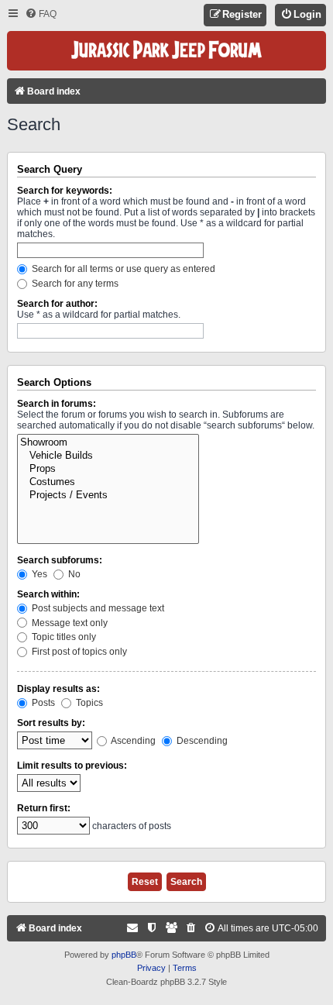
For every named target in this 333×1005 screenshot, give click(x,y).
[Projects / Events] (108, 495)
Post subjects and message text (96, 608)
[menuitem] (41, 14)
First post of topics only (78, 651)
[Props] (108, 469)
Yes (38, 574)
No (73, 574)
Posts (42, 702)
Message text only (68, 623)
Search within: (48, 594)
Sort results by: (51, 723)
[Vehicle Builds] (108, 456)
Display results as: (58, 688)
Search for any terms (73, 283)
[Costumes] (108, 482)
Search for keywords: (64, 190)
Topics (88, 702)
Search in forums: (56, 403)
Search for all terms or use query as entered (122, 268)
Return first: (43, 808)
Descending (201, 740)
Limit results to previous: (72, 765)
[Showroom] (108, 442)
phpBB (124, 954)
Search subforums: (59, 560)
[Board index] (166, 51)
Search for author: (57, 303)
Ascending (132, 740)
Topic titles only (62, 637)
